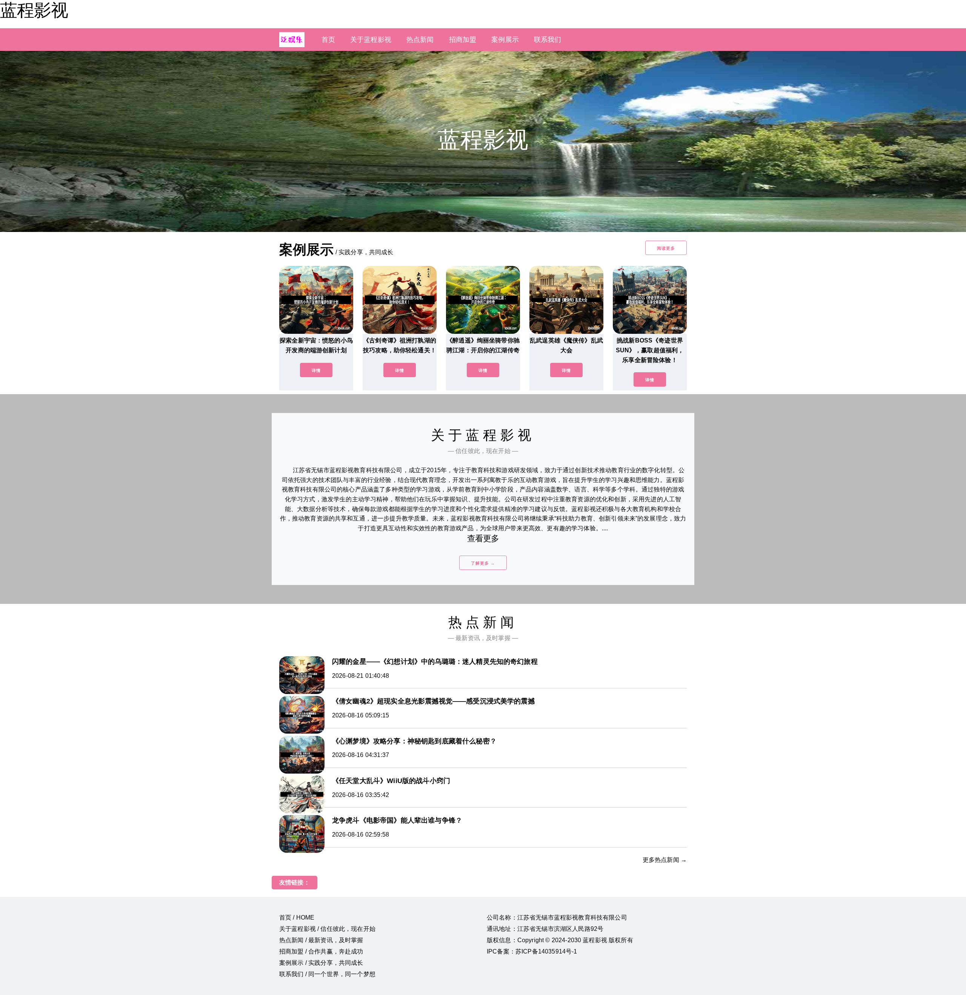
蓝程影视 (34, 10)
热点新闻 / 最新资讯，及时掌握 (321, 940)
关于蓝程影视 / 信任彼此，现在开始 (327, 929)
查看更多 (483, 538)
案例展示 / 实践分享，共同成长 (321, 963)
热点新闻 (420, 39)
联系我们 (547, 39)
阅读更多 (666, 248)
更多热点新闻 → (665, 860)
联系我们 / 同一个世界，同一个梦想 (327, 974)
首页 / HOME (296, 917)
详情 (316, 370)
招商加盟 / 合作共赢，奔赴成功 (321, 951)
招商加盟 (463, 39)
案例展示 (505, 39)
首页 (328, 39)
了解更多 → (483, 563)
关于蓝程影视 (370, 39)
